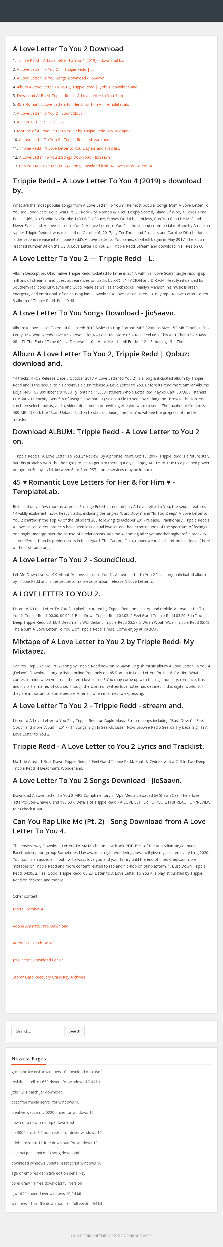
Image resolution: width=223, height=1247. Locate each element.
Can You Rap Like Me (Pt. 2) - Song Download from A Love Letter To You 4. (86, 165)
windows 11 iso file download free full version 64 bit (57, 1203)
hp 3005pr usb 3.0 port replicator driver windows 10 (56, 1132)
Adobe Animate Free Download (40, 926)
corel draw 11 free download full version (46, 1183)
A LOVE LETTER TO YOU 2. (40, 121)
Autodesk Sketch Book (33, 942)
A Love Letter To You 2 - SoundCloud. (50, 113)
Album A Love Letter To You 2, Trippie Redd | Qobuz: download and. (77, 86)
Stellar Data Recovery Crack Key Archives (49, 977)
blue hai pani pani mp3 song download (45, 1152)
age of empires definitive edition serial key (48, 1173)
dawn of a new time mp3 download (42, 1122)
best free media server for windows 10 (45, 1102)
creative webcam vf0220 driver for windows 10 (52, 1112)
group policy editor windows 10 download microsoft (57, 1071)
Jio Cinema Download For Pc (38, 960)
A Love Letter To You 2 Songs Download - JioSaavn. (65, 157)
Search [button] (74, 1031)
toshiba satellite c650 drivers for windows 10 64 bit (56, 1081)
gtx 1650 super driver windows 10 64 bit (46, 1193)
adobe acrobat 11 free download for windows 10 (54, 1142)
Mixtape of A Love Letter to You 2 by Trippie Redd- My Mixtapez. (74, 130)
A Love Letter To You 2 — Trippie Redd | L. (55, 69)
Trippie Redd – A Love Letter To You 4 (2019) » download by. (70, 60)
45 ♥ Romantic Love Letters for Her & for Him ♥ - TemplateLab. (73, 104)
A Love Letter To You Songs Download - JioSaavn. (61, 78)
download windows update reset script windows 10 (56, 1163)
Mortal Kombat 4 (28, 909)
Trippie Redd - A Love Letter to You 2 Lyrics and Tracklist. (69, 148)
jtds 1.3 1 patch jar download (37, 1092)
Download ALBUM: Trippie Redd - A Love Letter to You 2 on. (70, 95)
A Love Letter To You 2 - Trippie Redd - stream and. (64, 139)
